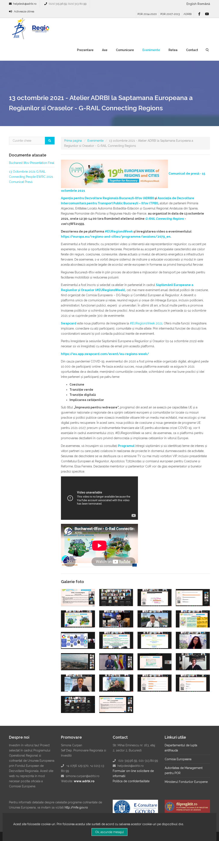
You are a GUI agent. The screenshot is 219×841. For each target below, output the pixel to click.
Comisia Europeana (178, 759)
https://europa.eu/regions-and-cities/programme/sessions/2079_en (115, 236)
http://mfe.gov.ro (76, 807)
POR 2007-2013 (170, 14)
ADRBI (187, 14)
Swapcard (68, 323)
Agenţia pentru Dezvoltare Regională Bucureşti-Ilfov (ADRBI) (107, 198)
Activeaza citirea (24, 11)
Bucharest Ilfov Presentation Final (31, 163)
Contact (192, 50)
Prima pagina (73, 140)
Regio (39, 30)
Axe (104, 50)
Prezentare (85, 50)
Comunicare (125, 50)
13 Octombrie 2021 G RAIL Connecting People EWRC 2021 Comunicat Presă (31, 177)
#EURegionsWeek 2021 (146, 323)
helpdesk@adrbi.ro (24, 3)
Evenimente (151, 50)
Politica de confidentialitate (131, 781)
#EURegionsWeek (119, 231)
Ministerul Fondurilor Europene (186, 782)
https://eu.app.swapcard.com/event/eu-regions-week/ (105, 354)
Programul (126, 446)
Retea (173, 50)
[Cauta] (50, 140)
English (191, 4)
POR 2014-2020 (147, 14)
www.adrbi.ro (84, 781)
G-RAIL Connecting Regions (164, 218)
